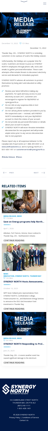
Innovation (8, 276)
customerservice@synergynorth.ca (30, 149)
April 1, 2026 (8, 228)
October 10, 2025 (10, 288)
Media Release (9, 157)
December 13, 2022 (10, 43)
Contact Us (24, 420)
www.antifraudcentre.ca (11, 146)
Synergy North (22, 276)
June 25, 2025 (9, 351)
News (19, 157)
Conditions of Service (30, 417)
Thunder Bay (35, 276)
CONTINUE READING (14, 240)
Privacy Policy (14, 417)
